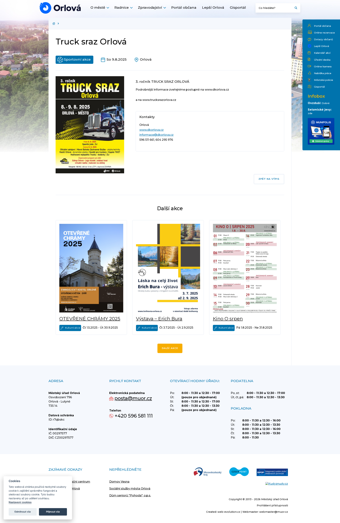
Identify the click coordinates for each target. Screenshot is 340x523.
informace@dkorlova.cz (156, 134)
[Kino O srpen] (245, 268)
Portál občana (183, 7)
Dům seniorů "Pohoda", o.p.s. (130, 495)
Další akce (170, 348)
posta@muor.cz (133, 398)
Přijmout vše (53, 511)
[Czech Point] (239, 472)
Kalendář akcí (322, 52)
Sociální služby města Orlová (129, 488)
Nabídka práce (322, 73)
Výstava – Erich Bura (159, 318)
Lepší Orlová (213, 7)
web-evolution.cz (228, 511)
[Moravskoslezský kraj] (208, 472)
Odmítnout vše (22, 511)
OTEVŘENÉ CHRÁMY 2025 (89, 318)
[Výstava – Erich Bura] (168, 268)
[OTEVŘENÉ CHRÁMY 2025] (91, 268)
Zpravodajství (150, 7)
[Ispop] (272, 473)
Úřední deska (322, 59)
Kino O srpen (228, 318)
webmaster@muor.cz (273, 511)
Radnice (121, 7)
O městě (97, 7)
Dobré (326, 103)
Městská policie (323, 80)
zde (310, 113)
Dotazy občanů (323, 39)
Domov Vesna (119, 481)
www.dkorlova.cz (151, 130)
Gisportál (238, 7)
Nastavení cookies (20, 502)
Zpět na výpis (269, 179)
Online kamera (323, 66)
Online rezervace (324, 32)
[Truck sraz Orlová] (60, 8)
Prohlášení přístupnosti (272, 505)
